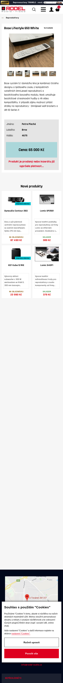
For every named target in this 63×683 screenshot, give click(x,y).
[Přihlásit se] (51, 9)
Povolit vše (31, 653)
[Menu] (44, 11)
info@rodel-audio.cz (31, 665)
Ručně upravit (32, 642)
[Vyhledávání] (34, 9)
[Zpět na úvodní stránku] (13, 9)
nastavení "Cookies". (20, 633)
